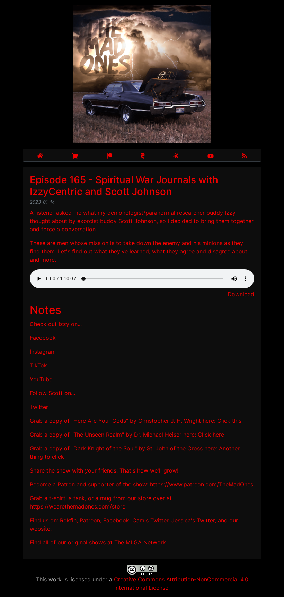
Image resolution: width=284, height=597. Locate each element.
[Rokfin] (142, 155)
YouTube (41, 379)
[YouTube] (210, 155)
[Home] (40, 155)
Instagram (43, 351)
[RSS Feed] (245, 155)
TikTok (38, 365)
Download (241, 294)
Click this (229, 420)
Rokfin (68, 520)
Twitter (39, 406)
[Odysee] (176, 155)
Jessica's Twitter (193, 520)
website (40, 528)
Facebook (43, 337)
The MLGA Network (140, 542)
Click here (211, 434)
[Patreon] (109, 155)
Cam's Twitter (150, 520)
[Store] (74, 155)
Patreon (90, 520)
